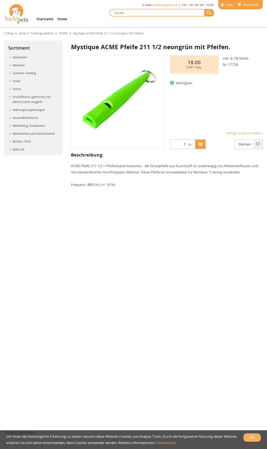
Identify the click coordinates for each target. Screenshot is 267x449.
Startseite (45, 19)
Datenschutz (166, 442)
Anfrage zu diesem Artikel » (244, 133)
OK (252, 437)
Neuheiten (20, 57)
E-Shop (9, 33)
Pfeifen (63, 33)
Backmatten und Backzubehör (34, 133)
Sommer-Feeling (24, 73)
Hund (22, 33)
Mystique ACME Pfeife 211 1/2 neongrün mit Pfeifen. (108, 33)
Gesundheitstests (25, 117)
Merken (245, 144)
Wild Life (19, 149)
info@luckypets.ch (165, 5)
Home (62, 19)
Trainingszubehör (42, 33)
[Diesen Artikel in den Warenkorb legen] (200, 144)
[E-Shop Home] (16, 13)
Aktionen (19, 65)
